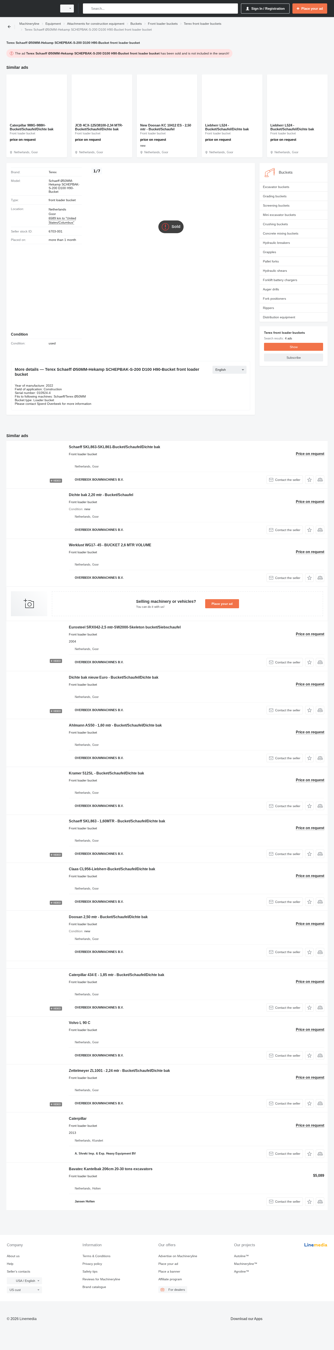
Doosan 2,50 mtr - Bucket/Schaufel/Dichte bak (108, 917)
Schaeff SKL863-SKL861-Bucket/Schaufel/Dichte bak (114, 447)
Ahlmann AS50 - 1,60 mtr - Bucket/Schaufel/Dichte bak (115, 725)
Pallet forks (271, 261)
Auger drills (271, 289)
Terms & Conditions (96, 1256)
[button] (309, 479)
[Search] (87, 8)
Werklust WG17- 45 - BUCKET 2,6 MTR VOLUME (110, 545)
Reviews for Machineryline (101, 1279)
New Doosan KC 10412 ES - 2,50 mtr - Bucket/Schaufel (165, 127)
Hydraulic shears (275, 270)
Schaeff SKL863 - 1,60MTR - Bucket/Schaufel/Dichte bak (117, 821)
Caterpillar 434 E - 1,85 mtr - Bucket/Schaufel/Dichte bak (116, 975)
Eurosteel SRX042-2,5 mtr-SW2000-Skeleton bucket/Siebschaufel (125, 627)
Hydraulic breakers (276, 243)
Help (10, 1264)
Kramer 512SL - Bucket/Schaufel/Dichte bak (106, 773)
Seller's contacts (18, 1271)
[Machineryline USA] (31, 8)
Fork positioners (274, 298)
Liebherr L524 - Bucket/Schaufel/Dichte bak (227, 127)
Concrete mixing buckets (280, 233)
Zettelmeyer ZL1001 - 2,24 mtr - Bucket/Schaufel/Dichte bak (119, 1071)
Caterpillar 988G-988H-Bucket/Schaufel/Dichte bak (31, 127)
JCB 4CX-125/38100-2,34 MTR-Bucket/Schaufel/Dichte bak (99, 127)
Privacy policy (92, 1264)
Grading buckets (275, 196)
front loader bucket (62, 200)
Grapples (269, 252)
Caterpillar (78, 1118)
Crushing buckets (275, 224)
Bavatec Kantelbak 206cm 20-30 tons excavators (110, 1169)
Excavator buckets (276, 187)
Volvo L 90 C (79, 1023)
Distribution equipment (279, 317)
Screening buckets (276, 205)
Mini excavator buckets (279, 215)
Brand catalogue (94, 1287)
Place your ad (222, 604)
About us (13, 1256)
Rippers (268, 308)
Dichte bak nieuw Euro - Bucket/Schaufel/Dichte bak (113, 677)
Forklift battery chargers (280, 280)
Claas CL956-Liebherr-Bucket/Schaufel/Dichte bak (112, 869)
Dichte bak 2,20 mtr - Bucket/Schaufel (101, 495)
